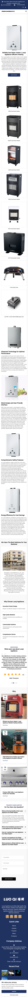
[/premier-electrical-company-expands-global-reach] (11, 972)
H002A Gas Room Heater (14, 140)
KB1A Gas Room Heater (14, 228)
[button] (11, 682)
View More (5, 725)
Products (14, 936)
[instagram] (15, 916)
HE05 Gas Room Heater (14, 170)
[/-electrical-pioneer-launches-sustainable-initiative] (4, 972)
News (14, 933)
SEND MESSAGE (9, 879)
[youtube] (25, 7)
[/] (14, 899)
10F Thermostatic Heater (14, 258)
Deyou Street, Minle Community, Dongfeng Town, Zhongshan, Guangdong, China (14, 2)
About (14, 925)
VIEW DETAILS (14, 97)
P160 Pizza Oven (14, 287)
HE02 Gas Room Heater (14, 199)
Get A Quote (14, 74)
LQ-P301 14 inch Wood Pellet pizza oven (14, 316)
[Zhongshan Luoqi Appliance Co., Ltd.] (8, 11)
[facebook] (23, 7)
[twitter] (11, 916)
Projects (14, 931)
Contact (14, 928)
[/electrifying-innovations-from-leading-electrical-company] (4, 979)
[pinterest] (19, 916)
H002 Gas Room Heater (14, 111)
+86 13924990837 (7, 5)
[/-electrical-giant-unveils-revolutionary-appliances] (18, 972)
